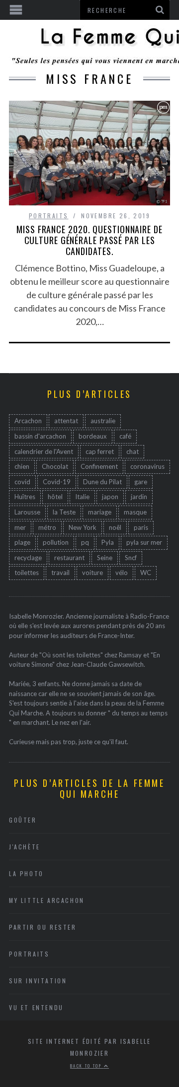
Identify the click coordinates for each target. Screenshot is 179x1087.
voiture (92, 572)
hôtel (55, 497)
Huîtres (24, 497)
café (125, 436)
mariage (99, 512)
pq (85, 542)
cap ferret (100, 451)
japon (110, 497)
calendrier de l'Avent (43, 451)
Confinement (99, 466)
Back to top (87, 1066)
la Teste (64, 512)
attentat (66, 421)
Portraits (49, 215)
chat (132, 451)
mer (20, 527)
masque (135, 512)
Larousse (27, 512)
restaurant (69, 558)
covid (22, 482)
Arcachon (28, 421)
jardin (139, 497)
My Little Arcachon (47, 900)
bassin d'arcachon (40, 436)
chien (21, 466)
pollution (56, 542)
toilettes (26, 572)
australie (102, 421)
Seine (104, 558)
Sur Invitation (38, 980)
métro (47, 527)
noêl (115, 527)
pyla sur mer (144, 542)
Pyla (107, 542)
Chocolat (55, 466)
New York (82, 527)
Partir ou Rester (43, 927)
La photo (26, 873)
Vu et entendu (36, 1007)
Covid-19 (57, 482)
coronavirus (147, 466)
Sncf (131, 558)
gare (140, 482)
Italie (82, 497)
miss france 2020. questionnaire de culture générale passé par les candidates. (89, 240)
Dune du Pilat (102, 482)
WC (145, 572)
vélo (121, 572)
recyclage (28, 558)
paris (141, 527)
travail (60, 572)
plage (22, 542)
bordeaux (93, 436)
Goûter (23, 820)
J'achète (24, 846)
